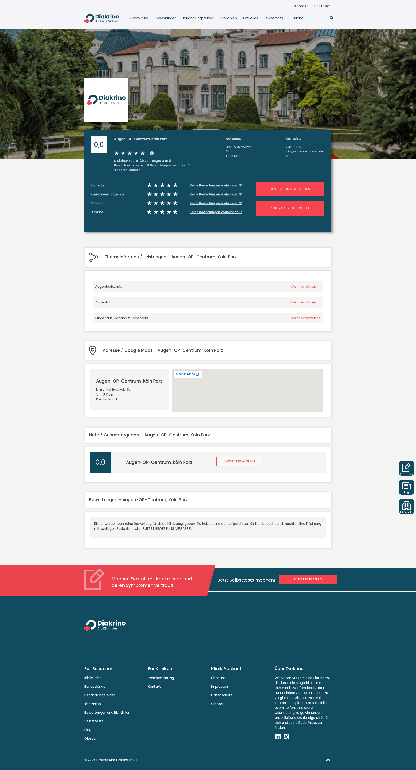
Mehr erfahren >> (306, 286)
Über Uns (218, 678)
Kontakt (301, 5)
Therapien (228, 18)
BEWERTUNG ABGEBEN (290, 189)
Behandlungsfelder (198, 18)
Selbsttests (273, 18)
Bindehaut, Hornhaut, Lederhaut (122, 318)
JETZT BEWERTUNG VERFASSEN (168, 528)
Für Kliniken (322, 5)
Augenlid (102, 302)
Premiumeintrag (161, 678)
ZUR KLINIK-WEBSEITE (290, 208)
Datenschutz (221, 695)
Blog (87, 730)
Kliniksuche (139, 18)
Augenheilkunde (108, 286)
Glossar (90, 738)
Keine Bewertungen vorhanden (214, 185)
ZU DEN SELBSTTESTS (308, 579)
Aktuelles (250, 18)
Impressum (220, 686)
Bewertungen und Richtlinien (107, 712)
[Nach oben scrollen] (328, 759)
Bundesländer (164, 18)
